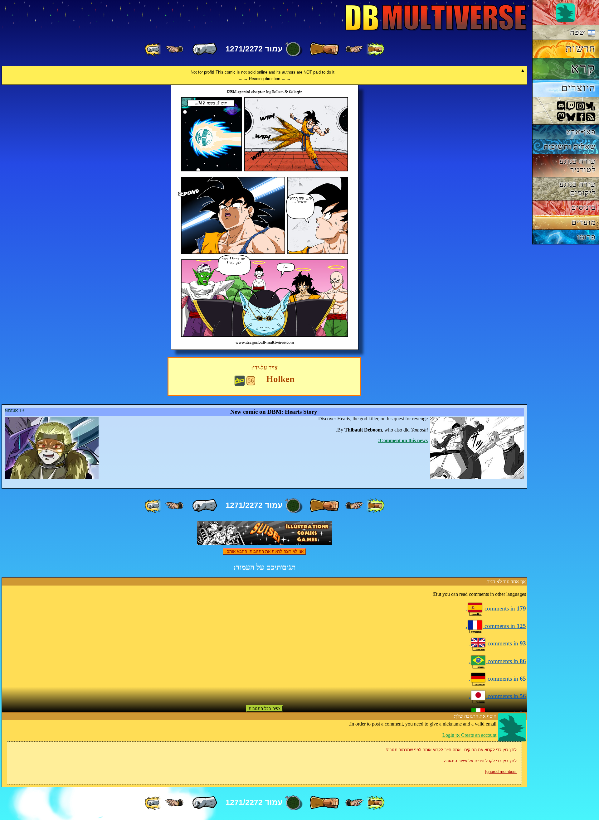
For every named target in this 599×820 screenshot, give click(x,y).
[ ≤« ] (354, 49)
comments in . (496, 608)
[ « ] (324, 49)
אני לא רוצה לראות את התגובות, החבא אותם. (264, 551)
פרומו (586, 237)
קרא (583, 68)
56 (251, 380)
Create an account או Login (469, 735)
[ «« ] (375, 49)
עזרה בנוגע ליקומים (577, 188)
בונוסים (583, 207)
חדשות (581, 48)
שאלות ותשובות (570, 146)
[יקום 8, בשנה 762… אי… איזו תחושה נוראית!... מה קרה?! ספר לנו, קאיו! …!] (264, 348)
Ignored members (501, 771)
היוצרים (578, 88)
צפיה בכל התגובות (264, 708)
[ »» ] (153, 49)
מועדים (584, 222)
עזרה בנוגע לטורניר (577, 165)
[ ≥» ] (174, 49)
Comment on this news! (403, 440)
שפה (578, 32)
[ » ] (204, 49)
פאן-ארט (581, 132)
